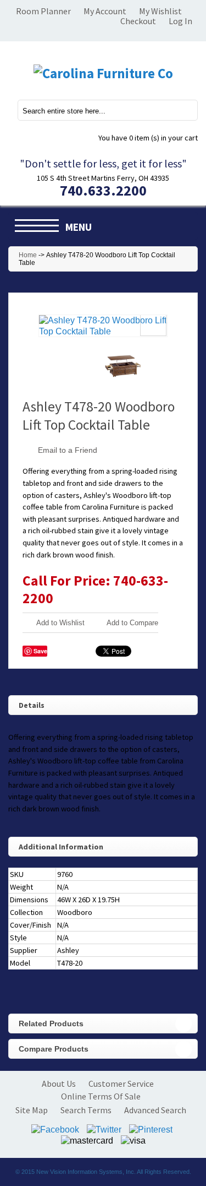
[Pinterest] (150, 1128)
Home (28, 255)
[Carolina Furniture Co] (103, 73)
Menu (78, 227)
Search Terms (86, 1109)
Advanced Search (155, 1109)
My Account (104, 11)
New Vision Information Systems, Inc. (86, 1171)
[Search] (183, 110)
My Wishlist (160, 11)
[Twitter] (104, 1128)
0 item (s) (148, 138)
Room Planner (43, 11)
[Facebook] (55, 1128)
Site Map (31, 1109)
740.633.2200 (103, 190)
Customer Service (121, 1083)
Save (40, 651)
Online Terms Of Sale (101, 1096)
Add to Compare (132, 623)
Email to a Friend (67, 450)
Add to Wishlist (60, 623)
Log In (180, 21)
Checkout (138, 21)
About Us (59, 1083)
